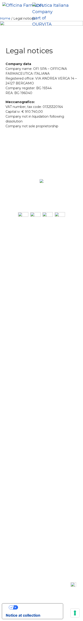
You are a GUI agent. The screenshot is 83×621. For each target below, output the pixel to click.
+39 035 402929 (57, 190)
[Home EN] (45, 15)
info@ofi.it (60, 194)
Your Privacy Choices (37, 607)
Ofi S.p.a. (44, 198)
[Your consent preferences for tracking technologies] (75, 613)
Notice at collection (23, 615)
